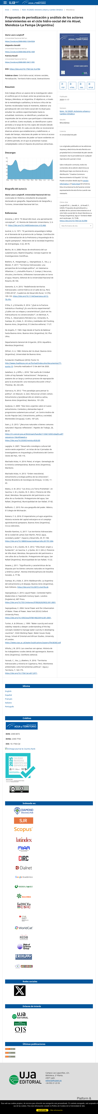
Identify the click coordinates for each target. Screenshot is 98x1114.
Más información (56, 1110)
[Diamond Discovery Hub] (23, 814)
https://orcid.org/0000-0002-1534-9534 (20, 41)
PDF (63, 87)
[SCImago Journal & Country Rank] (20, 749)
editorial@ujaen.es (54, 1080)
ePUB (91, 87)
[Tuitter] (20, 995)
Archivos (15, 10)
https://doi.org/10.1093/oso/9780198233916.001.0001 (28, 617)
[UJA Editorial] (20, 1020)
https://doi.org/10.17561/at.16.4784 (25, 69)
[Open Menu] (5, 2)
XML (81, 87)
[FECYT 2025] (20, 782)
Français (8, 699)
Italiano (8, 702)
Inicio (7, 10)
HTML (72, 87)
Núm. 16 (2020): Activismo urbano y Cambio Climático (42, 10)
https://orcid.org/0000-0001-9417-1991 (20, 62)
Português (9, 706)
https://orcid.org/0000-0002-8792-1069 (20, 52)
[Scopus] (23, 832)
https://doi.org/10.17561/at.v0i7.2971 (21, 673)
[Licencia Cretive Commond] (19, 792)
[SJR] (23, 823)
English (8, 691)
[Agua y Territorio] (22, 729)
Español (8, 695)
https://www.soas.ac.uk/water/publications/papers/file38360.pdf (33, 642)
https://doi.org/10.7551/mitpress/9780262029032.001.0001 (30, 602)
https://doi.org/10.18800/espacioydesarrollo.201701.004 (29, 541)
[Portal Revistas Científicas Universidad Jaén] (20, 1032)
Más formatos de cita (69, 226)
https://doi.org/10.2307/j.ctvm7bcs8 (32, 587)
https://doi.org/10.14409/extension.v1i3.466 (27, 225)
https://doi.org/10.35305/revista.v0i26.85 (22, 440)
